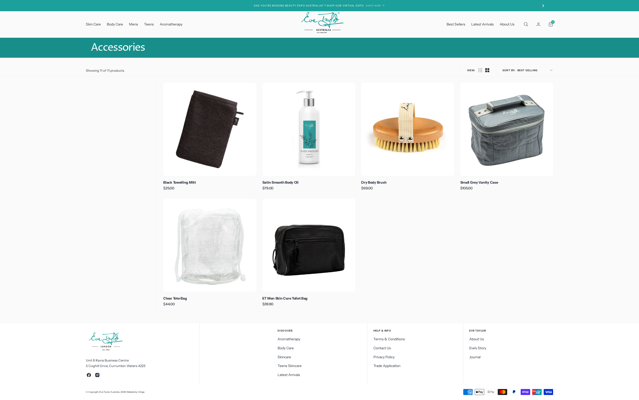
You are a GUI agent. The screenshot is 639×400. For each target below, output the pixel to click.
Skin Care (93, 24)
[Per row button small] (487, 70)
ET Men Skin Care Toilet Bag (285, 298)
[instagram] (97, 375)
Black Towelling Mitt (179, 182)
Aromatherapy (171, 24)
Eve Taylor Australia (109, 392)
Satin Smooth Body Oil (280, 182)
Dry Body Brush (373, 182)
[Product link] (209, 129)
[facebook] (89, 375)
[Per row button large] (480, 70)
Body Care (115, 24)
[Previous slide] (96, 6)
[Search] (525, 24)
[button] (538, 24)
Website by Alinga (135, 392)
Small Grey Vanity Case (479, 182)
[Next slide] (543, 6)
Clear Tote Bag (175, 298)
